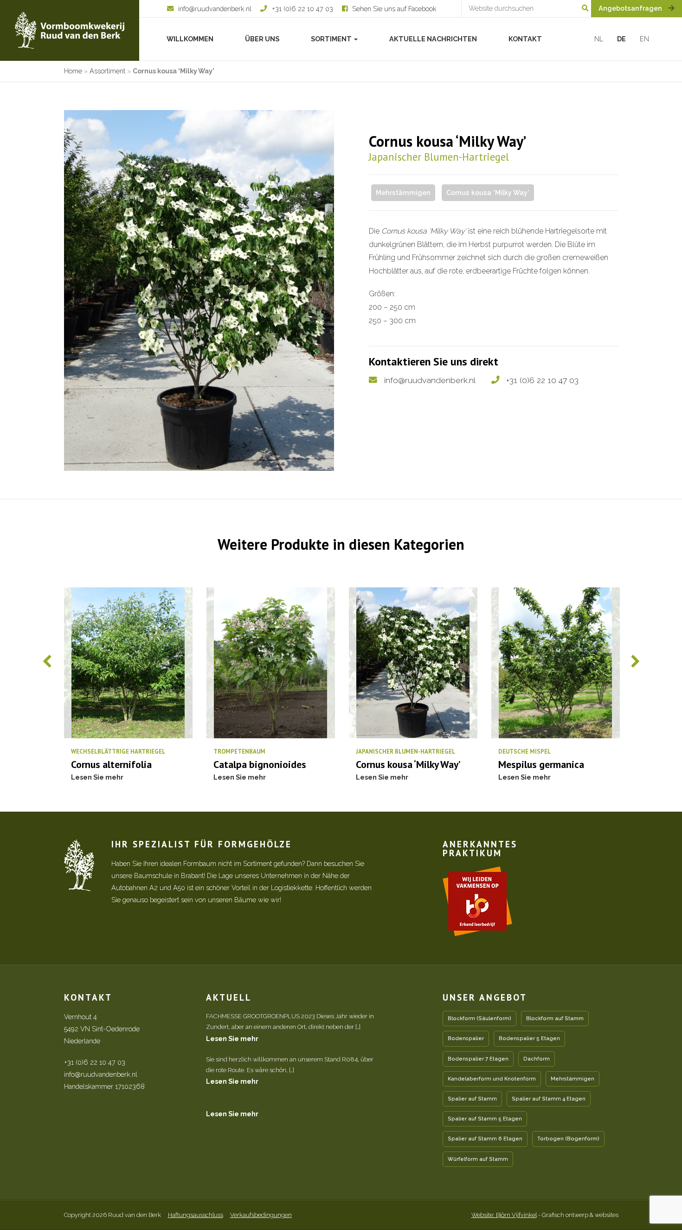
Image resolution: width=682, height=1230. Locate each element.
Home (73, 71)
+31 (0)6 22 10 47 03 (542, 380)
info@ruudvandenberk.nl (430, 380)
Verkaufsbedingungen (261, 1214)
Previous (47, 661)
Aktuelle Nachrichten (433, 39)
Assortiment (107, 71)
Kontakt (525, 39)
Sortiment (332, 39)
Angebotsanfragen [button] (631, 8)
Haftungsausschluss (195, 1214)
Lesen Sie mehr (232, 1038)
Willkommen (190, 39)
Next (635, 661)
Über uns (262, 39)
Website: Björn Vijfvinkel (504, 1214)
